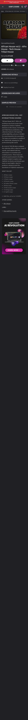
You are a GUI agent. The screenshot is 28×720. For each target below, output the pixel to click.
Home (2, 11)
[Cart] (25, 6)
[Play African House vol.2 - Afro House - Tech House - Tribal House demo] (7, 61)
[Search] (22, 6)
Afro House (10, 69)
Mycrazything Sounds (8, 43)
